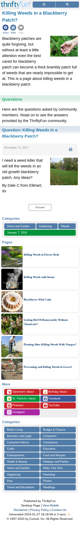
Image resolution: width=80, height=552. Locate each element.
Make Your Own (53, 468)
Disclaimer (21, 510)
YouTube (53, 405)
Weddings (49, 487)
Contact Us (58, 510)
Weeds (65, 226)
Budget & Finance (54, 429)
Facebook (54, 398)
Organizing (13, 474)
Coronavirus (50, 442)
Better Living (15, 429)
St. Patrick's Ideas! (22, 399)
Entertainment (15, 455)
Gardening (45, 226)
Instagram (18, 412)
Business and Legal (19, 436)
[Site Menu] (44, 4)
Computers (50, 436)
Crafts (11, 448)
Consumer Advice (18, 442)
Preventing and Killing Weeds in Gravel (48, 366)
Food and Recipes (54, 455)
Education (49, 448)
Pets (10, 480)
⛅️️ (69, 514)
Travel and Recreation (20, 487)
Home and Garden (18, 226)
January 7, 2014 (17, 232)
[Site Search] (67, 4)
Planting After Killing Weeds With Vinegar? (50, 344)
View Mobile (51, 505)
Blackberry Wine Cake (37, 299)
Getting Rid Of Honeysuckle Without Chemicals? (46, 322)
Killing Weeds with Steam (39, 277)
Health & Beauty (17, 461)
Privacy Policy (39, 510)
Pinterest (17, 405)
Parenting (49, 474)
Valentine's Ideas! (21, 392)
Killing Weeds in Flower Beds (41, 254)
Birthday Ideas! (55, 392)
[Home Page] (16, 2)
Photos (47, 480)
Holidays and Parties (56, 461)
